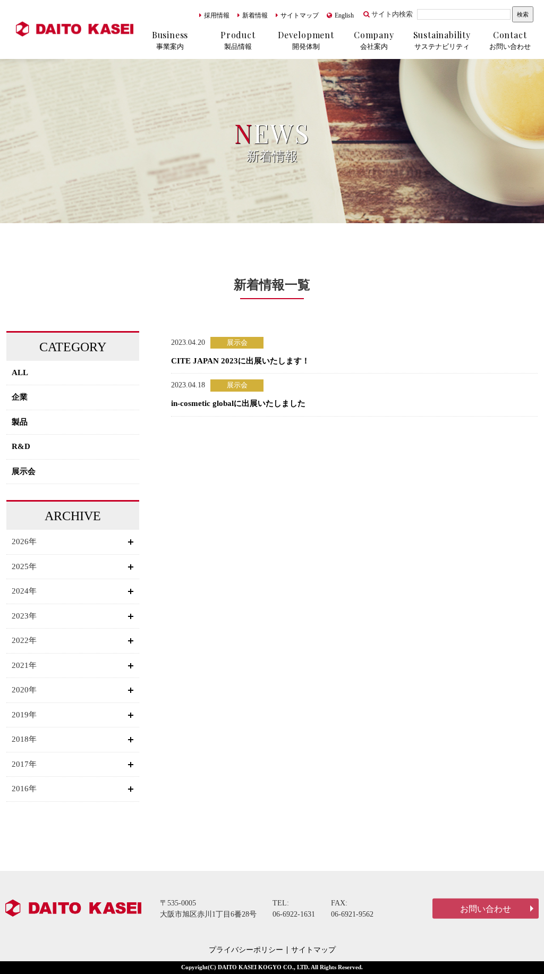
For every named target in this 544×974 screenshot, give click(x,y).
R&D (21, 446)
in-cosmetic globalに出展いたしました (238, 403)
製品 (20, 422)
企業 (20, 397)
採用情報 (217, 15)
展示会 (24, 471)
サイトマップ (299, 15)
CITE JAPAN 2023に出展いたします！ (240, 361)
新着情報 (255, 15)
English (344, 15)
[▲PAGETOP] (517, 947)
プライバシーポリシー (246, 950)
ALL (20, 372)
